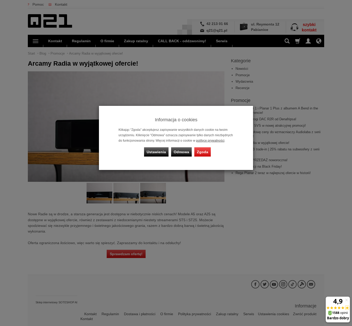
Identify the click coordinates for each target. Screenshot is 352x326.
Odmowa (181, 152)
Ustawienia (156, 152)
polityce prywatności (210, 140)
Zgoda (202, 152)
